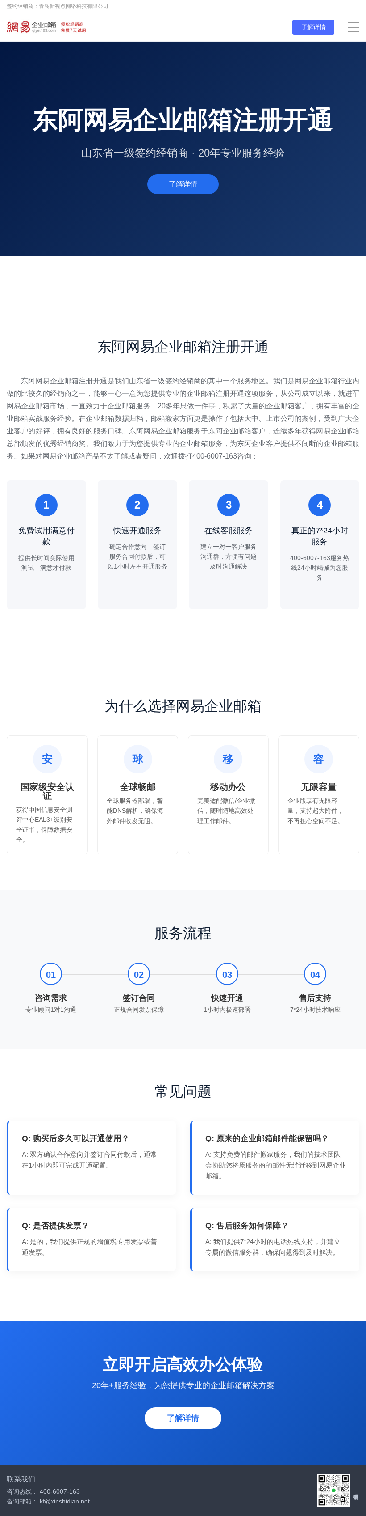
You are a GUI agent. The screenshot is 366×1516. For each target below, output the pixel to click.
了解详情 (313, 26)
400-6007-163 (60, 1491)
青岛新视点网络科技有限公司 (73, 6)
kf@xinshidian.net (65, 1501)
